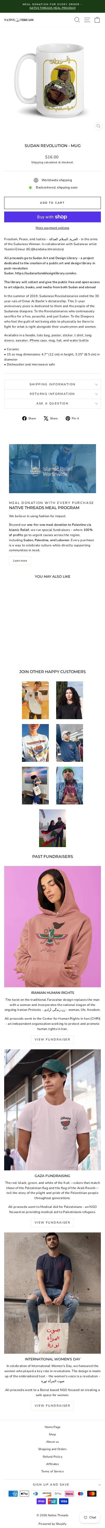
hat (59, 340)
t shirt (78, 335)
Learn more (20, 561)
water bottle (79, 340)
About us (52, 1442)
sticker (68, 335)
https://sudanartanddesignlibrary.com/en (45, 273)
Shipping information (53, 384)
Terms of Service (52, 1471)
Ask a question (52, 403)
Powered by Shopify (52, 1524)
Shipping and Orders (52, 1449)
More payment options (52, 228)
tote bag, (44, 335)
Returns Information (52, 394)
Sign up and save (51, 1485)
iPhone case (38, 340)
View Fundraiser (52, 1039)
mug (52, 340)
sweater (22, 340)
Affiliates (52, 1464)
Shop (52, 1434)
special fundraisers (56, 530)
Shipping (37, 162)
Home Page (53, 1427)
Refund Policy (52, 1457)
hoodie (30, 335)
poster (56, 335)
